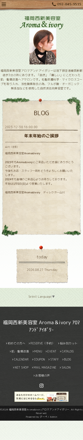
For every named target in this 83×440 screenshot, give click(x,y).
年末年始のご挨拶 (41, 136)
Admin (53, 416)
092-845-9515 (69, 4)
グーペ (43, 416)
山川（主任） (12, 146)
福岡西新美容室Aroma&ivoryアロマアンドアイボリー (39, 409)
